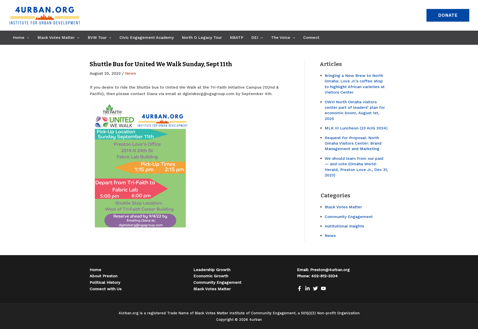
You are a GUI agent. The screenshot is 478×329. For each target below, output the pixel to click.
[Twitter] (315, 288)
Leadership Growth (212, 269)
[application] (26, 37)
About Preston (104, 276)
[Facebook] (299, 288)
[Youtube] (323, 288)
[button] (447, 15)
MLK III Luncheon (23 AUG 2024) (356, 128)
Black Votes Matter (343, 207)
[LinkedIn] (307, 288)
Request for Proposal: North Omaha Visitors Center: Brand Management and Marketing (353, 143)
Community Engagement (349, 216)
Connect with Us (105, 288)
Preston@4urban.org (330, 269)
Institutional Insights (344, 226)
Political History (105, 282)
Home (95, 269)
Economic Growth (210, 276)
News (130, 73)
